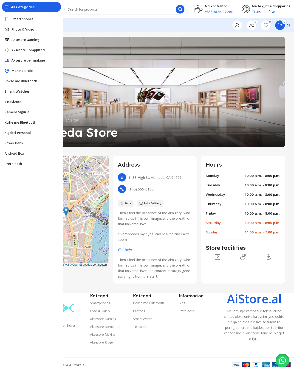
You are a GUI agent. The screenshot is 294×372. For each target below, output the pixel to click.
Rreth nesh (186, 311)
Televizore (140, 326)
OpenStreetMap (82, 264)
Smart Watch (142, 319)
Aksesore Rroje (101, 342)
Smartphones (100, 303)
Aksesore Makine (103, 334)
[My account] (237, 25)
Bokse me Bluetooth (148, 303)
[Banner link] (154, 92)
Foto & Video (100, 311)
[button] (66, 211)
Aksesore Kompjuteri (105, 326)
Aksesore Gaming (103, 319)
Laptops (139, 311)
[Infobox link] (254, 317)
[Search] (180, 9)
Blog (181, 303)
